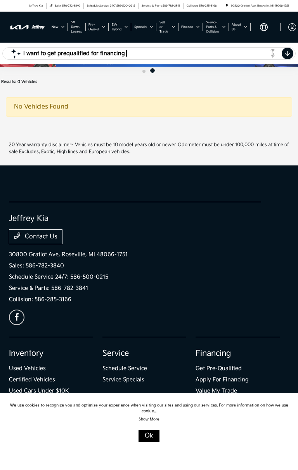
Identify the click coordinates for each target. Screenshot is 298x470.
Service (115, 353)
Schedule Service (124, 368)
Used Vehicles (27, 368)
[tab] (144, 71)
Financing (213, 353)
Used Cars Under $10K (39, 390)
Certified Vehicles (32, 379)
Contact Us (40, 236)
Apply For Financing (222, 379)
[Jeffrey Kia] (27, 27)
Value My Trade (216, 390)
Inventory (26, 353)
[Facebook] (16, 317)
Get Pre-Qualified (219, 368)
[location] (227, 5)
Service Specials (123, 379)
